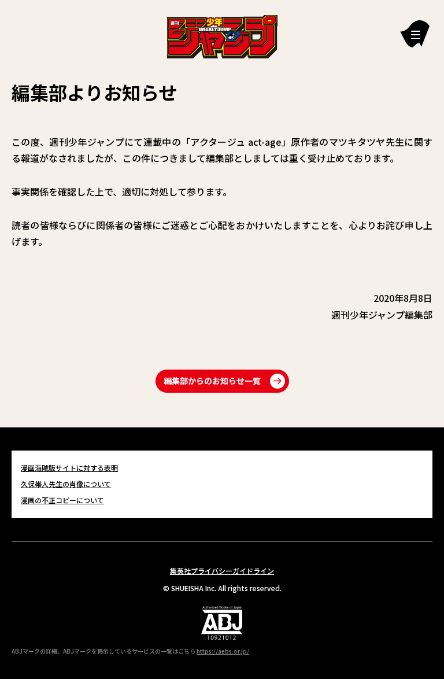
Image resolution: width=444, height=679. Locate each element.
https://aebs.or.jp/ (223, 651)
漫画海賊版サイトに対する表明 (69, 468)
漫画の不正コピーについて (62, 500)
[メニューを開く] (415, 33)
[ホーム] (222, 35)
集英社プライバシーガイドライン (222, 570)
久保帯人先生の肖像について (66, 484)
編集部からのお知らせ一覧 (212, 380)
